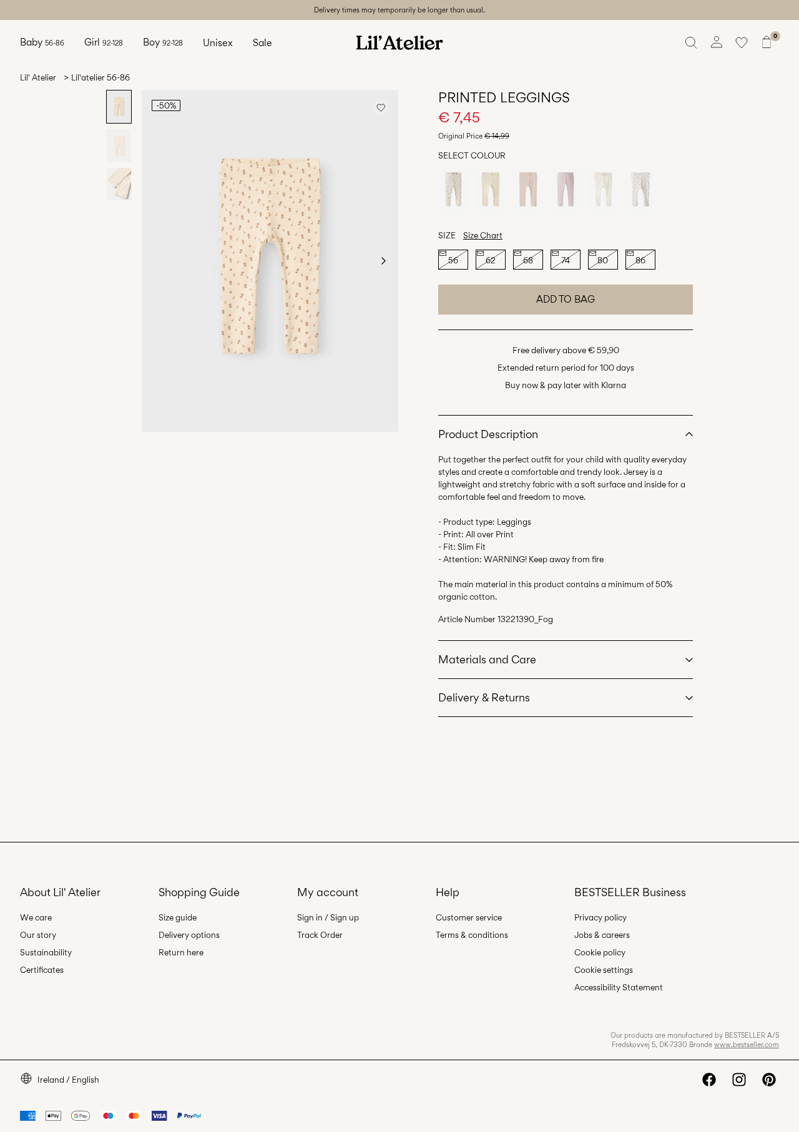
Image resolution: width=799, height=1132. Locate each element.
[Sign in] (716, 42)
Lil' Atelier (38, 77)
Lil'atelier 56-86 (100, 77)
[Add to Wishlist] (380, 107)
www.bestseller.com (746, 1044)
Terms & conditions (472, 935)
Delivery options (189, 935)
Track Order (320, 935)
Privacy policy (600, 917)
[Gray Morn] (528, 190)
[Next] (383, 261)
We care (36, 917)
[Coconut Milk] (603, 190)
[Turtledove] (453, 190)
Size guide (178, 917)
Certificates (42, 970)
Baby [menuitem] (42, 42)
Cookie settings (603, 970)
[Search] (691, 42)
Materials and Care (487, 659)
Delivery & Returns (484, 697)
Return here (181, 952)
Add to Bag (565, 299)
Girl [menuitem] (103, 42)
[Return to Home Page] (399, 42)
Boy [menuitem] (163, 42)
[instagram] (739, 1080)
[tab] (119, 107)
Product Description (488, 434)
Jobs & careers (602, 935)
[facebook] (709, 1080)
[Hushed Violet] (566, 190)
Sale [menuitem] (262, 43)
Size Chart (482, 235)
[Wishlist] (741, 42)
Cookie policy (599, 952)
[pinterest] (769, 1080)
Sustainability (46, 952)
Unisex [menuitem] (218, 43)
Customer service (469, 917)
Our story (38, 935)
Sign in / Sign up (328, 917)
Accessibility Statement (618, 987)
